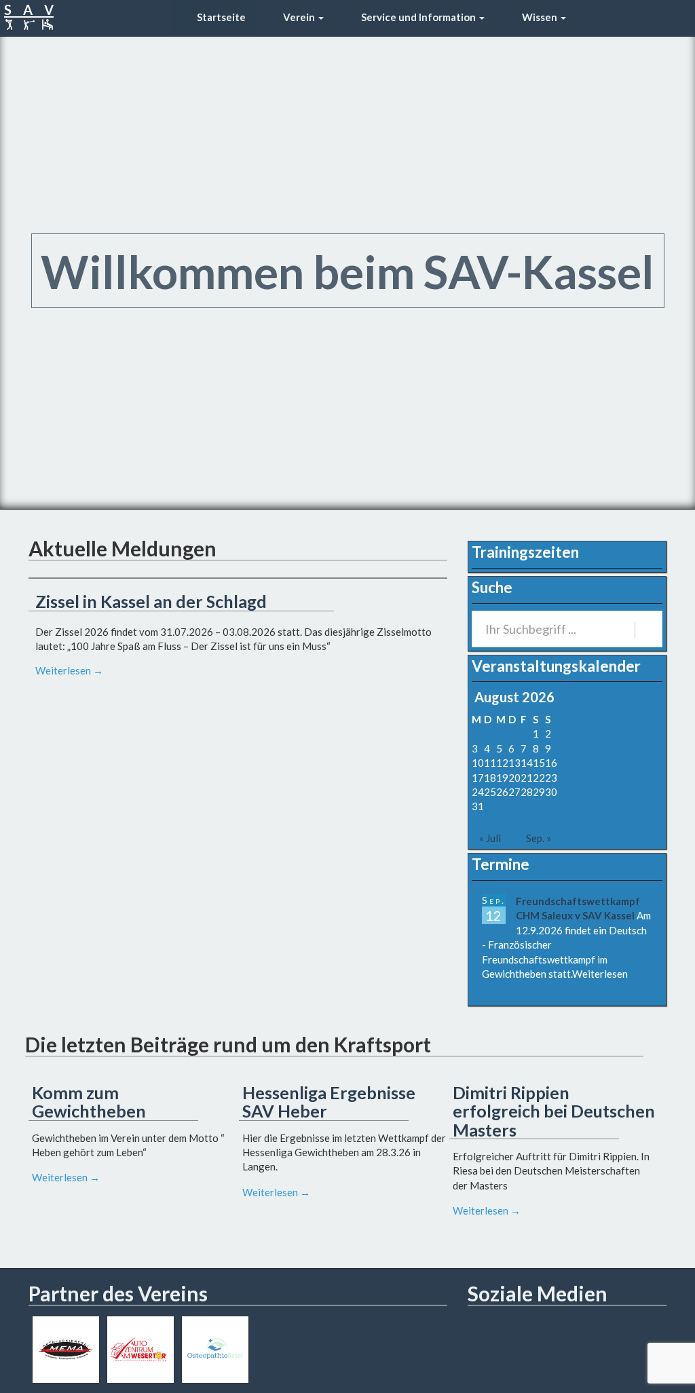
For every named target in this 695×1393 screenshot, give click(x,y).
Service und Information (418, 17)
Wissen (539, 17)
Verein (299, 17)
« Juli (490, 838)
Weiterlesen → (69, 670)
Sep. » (538, 838)
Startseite (220, 17)
